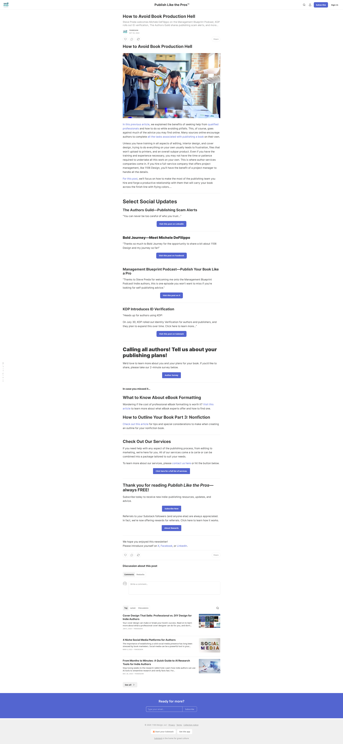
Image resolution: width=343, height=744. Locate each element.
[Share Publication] (310, 5)
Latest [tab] (133, 608)
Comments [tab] (129, 574)
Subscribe (321, 4)
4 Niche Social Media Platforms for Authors (149, 639)
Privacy (172, 725)
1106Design (133, 30)
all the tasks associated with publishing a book (176, 136)
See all (128, 684)
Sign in (334, 4)
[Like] (125, 39)
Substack (158, 738)
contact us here (181, 463)
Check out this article (135, 424)
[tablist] (134, 574)
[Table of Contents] (3, 372)
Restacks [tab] (140, 574)
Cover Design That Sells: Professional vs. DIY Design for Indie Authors (157, 617)
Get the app (184, 731)
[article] (171, 624)
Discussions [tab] (143, 608)
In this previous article (136, 124)
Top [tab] (125, 608)
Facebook (166, 545)
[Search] (304, 5)
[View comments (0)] (132, 39)
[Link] (119, 46)
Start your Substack (164, 731)
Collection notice (191, 725)
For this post (130, 178)
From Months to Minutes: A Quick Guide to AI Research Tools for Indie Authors (156, 662)
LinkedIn (182, 545)
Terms (179, 725)
